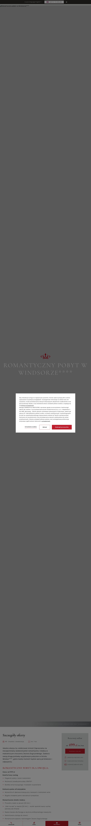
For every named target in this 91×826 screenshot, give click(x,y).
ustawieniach (46, 421)
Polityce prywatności (27, 405)
